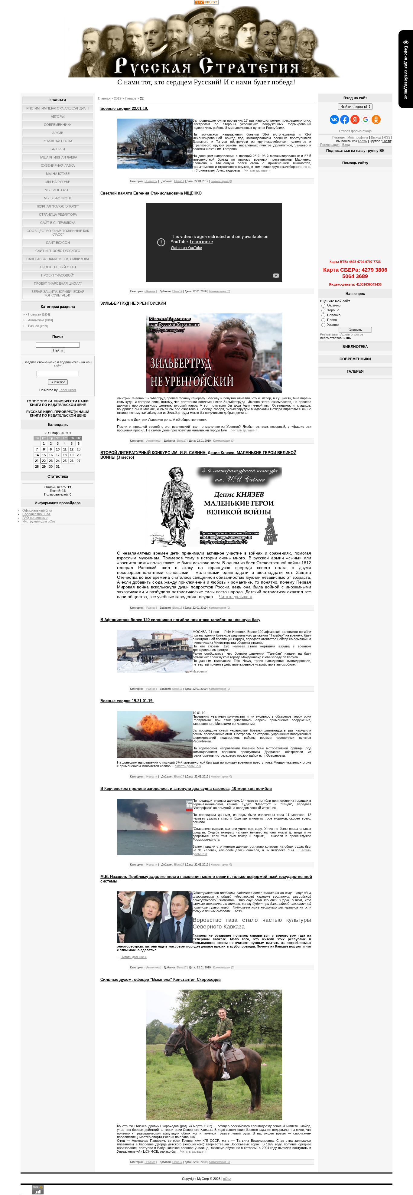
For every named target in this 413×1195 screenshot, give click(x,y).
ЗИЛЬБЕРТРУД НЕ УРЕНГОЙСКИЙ (133, 303)
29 (44, 466)
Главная (104, 98)
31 (58, 466)
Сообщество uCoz (36, 514)
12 (71, 449)
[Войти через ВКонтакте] (334, 119)
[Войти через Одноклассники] (376, 119)
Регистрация (330, 144)
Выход (376, 137)
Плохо (332, 320)
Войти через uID (355, 106)
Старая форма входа (355, 131)
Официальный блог (37, 510)
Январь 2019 (58, 433)
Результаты (329, 334)
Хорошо (333, 310)
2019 (117, 98)
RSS (387, 137)
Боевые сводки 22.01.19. (124, 108)
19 (71, 455)
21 (37, 461)
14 (37, 455)
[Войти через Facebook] (344, 119)
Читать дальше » (257, 170)
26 (71, 461)
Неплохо (333, 315)
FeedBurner (67, 390)
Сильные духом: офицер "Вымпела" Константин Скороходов (160, 979)
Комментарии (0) (221, 181)
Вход (346, 144)
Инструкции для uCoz (39, 521)
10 (58, 449)
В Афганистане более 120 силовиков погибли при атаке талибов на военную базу (180, 619)
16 (51, 455)
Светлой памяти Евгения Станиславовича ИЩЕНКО (151, 193)
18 (65, 455)
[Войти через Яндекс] (354, 119)
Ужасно (333, 324)
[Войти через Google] (365, 119)
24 (58, 461)
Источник (200, 671)
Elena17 (179, 181)
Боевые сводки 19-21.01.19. (127, 701)
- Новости (33, 314)
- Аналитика (35, 320)
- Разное (32, 326)
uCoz (227, 1178)
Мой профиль (357, 137)
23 (51, 461)
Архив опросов (351, 334)
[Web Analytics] (206, 3)
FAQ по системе (34, 517)
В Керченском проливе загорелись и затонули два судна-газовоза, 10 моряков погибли (186, 788)
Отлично (333, 305)
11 (65, 449)
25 (65, 461)
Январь (130, 98)
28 (37, 466)
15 (44, 455)
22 (44, 461)
